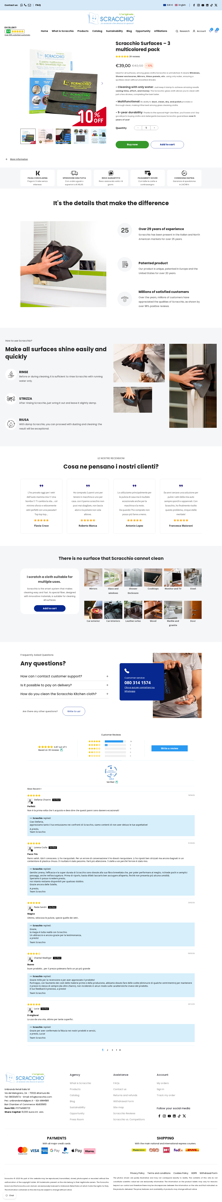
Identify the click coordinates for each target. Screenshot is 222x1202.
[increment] (154, 128)
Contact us (119, 1089)
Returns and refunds (125, 1095)
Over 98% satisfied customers (17, 35)
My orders (163, 1083)
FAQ (38, 5)
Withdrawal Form (123, 1101)
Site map (118, 1107)
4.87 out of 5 (60, 746)
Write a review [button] (169, 748)
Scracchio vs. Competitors (129, 1119)
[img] (33, 795)
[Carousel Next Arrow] (102, 83)
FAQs (116, 1083)
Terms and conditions (159, 1173)
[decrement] (138, 128)
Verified (110, 782)
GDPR (194, 1173)
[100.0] (111, 771)
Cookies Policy (180, 1173)
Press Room (77, 1119)
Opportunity (77, 1113)
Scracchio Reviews (124, 1113)
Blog (72, 1101)
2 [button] (107, 1050)
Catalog (74, 1095)
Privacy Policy (137, 1173)
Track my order (166, 1095)
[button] (174, 5)
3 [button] (112, 1050)
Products (75, 1089)
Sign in (160, 1089)
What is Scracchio (80, 1083)
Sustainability (77, 1107)
